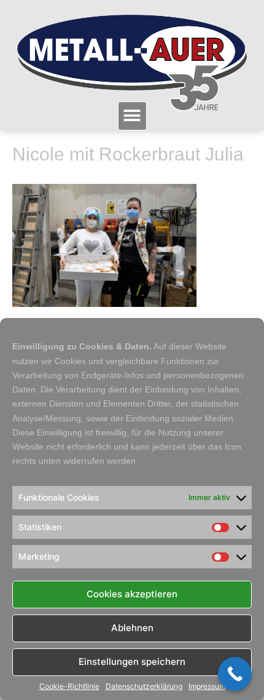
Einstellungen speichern (132, 661)
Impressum (206, 686)
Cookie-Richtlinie (69, 686)
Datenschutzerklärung (144, 686)
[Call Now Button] (235, 674)
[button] (132, 115)
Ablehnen (132, 628)
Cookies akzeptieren (132, 594)
